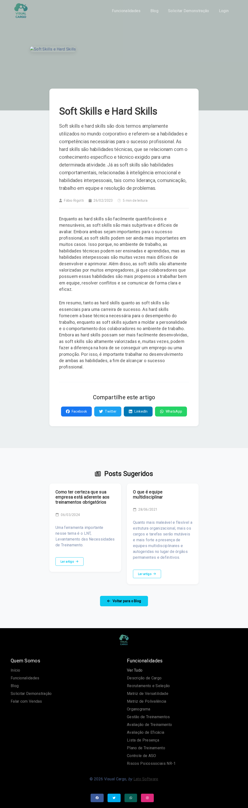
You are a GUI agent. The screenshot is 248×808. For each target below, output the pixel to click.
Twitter (110, 411)
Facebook (79, 411)
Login (224, 10)
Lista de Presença (143, 740)
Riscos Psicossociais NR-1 (151, 763)
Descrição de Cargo (144, 678)
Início (15, 670)
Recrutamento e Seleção (148, 685)
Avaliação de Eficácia (145, 732)
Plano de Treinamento (146, 748)
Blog (154, 10)
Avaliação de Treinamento (149, 724)
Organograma (138, 709)
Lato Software (145, 779)
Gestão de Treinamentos (148, 717)
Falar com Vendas (26, 701)
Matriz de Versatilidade (147, 693)
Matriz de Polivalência (146, 701)
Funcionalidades (126, 10)
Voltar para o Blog (126, 601)
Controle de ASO (141, 755)
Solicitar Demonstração (188, 10)
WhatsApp (174, 411)
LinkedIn (140, 411)
